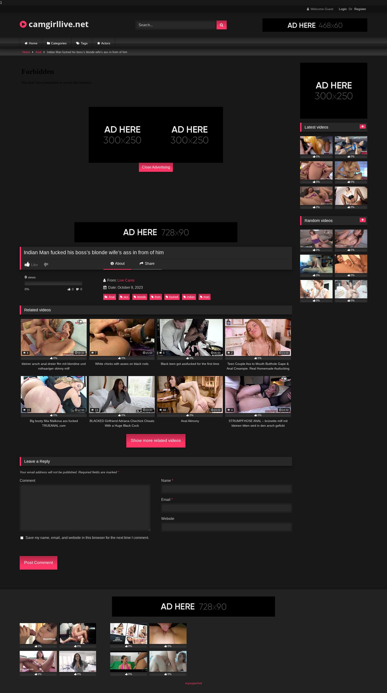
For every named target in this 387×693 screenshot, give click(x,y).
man (206, 297)
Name (167, 480)
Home (33, 43)
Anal (38, 52)
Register (360, 9)
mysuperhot (193, 683)
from (158, 297)
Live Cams (125, 280)
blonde (141, 297)
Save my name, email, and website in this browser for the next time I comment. (87, 538)
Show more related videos (156, 440)
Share (149, 263)
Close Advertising (156, 167)
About (119, 263)
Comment (27, 480)
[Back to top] (373, 680)
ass (126, 297)
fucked (173, 297)
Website (167, 519)
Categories (59, 43)
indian (191, 297)
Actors (105, 43)
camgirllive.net (58, 24)
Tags (84, 43)
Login (343, 9)
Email (167, 499)
